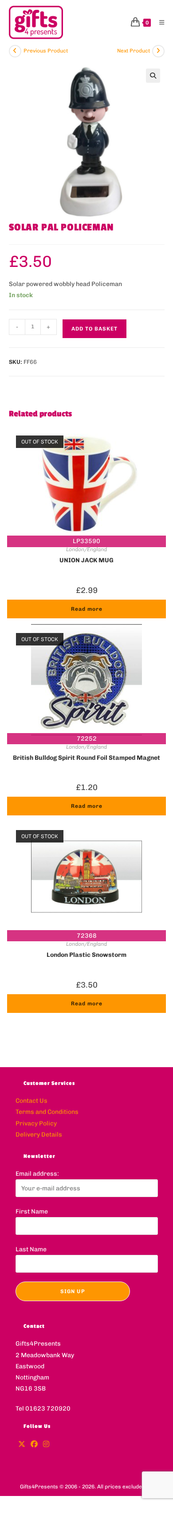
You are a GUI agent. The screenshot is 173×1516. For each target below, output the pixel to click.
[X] (21, 1444)
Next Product (133, 51)
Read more (86, 609)
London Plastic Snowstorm (86, 955)
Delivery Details (39, 1134)
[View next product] (158, 51)
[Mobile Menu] (159, 22)
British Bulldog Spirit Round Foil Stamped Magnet (86, 758)
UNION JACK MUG (86, 560)
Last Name (31, 1249)
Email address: (37, 1173)
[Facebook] (34, 1444)
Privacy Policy (36, 1123)
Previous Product (46, 51)
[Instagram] (46, 1444)
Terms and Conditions (47, 1112)
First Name (32, 1211)
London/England (86, 549)
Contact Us (31, 1101)
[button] (153, 76)
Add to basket (94, 329)
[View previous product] (15, 51)
